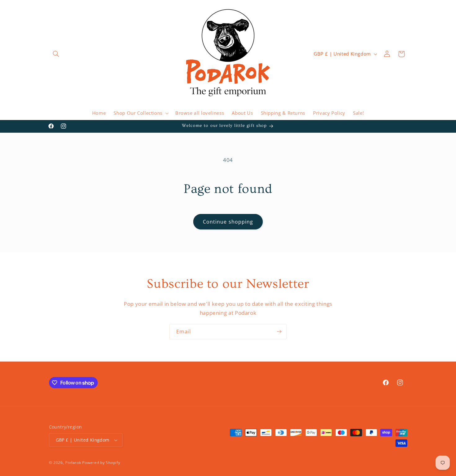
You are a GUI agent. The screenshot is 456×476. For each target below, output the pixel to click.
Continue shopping (228, 221)
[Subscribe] (279, 331)
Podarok (73, 462)
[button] (56, 54)
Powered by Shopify (101, 462)
